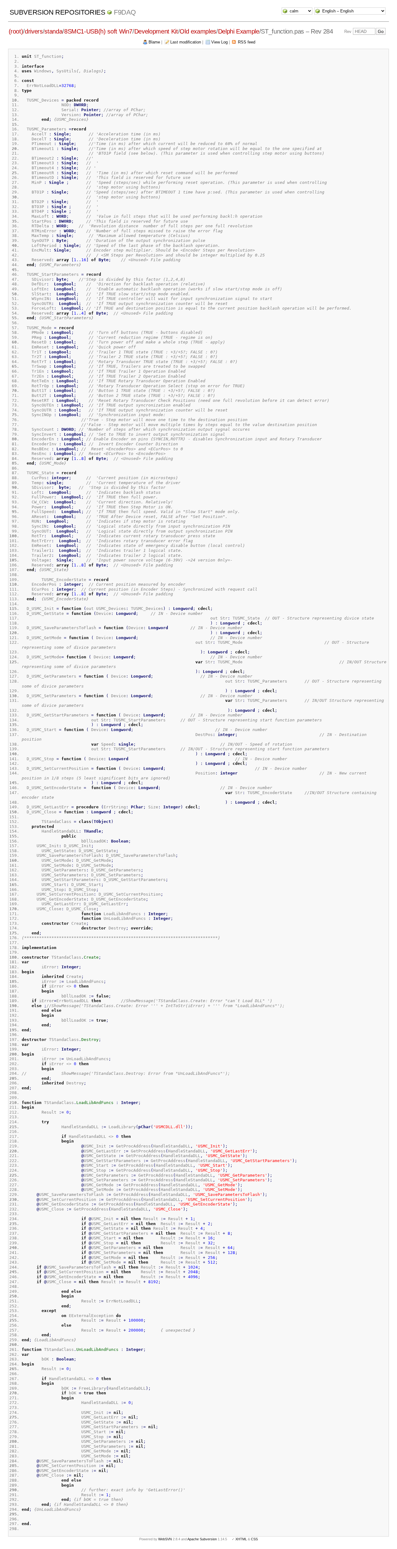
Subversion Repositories (57, 12)
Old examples (198, 31)
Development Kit (156, 31)
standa (53, 31)
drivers (34, 31)
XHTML (241, 1539)
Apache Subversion (202, 1539)
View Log (219, 42)
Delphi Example (238, 31)
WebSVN (165, 1539)
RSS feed (246, 42)
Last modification (185, 42)
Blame (154, 42)
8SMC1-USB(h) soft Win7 (98, 31)
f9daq (125, 12)
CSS (254, 1539)
